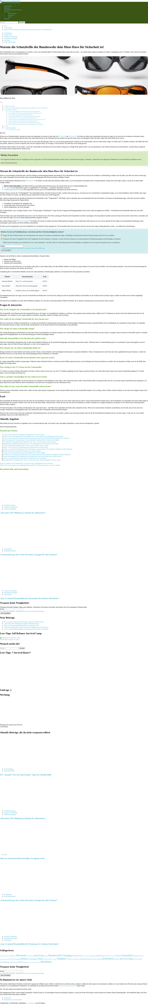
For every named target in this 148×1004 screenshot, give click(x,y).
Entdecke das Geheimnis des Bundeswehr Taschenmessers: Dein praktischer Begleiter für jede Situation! (37, 454)
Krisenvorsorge (14, 959)
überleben (46, 961)
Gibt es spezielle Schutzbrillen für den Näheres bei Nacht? (25, 122)
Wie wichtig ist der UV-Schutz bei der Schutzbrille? (23, 121)
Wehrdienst (26, 962)
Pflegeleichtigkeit (23, 221)
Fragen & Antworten (11, 110)
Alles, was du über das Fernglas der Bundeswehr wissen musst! (24, 434)
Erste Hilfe (107, 955)
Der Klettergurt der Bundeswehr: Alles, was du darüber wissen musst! (26, 445)
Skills (10, 17)
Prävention (83, 959)
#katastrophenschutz (4, 955)
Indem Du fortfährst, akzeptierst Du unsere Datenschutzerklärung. (24, 248)
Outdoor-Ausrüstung (10, 36)
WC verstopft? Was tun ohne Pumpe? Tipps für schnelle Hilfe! (24, 622)
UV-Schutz (7, 188)
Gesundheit (127, 955)
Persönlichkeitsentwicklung (12, 10)
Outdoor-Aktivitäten (10, 591)
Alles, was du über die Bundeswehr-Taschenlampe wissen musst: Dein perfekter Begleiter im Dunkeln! (37, 438)
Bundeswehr (8, 35)
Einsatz (87, 955)
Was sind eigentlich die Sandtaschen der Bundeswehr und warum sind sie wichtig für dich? (33, 456)
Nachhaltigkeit (32, 959)
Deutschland (76, 955)
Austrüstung (8, 6)
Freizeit (118, 956)
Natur (41, 958)
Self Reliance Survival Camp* (9, 639)
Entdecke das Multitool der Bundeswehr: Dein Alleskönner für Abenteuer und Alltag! (31, 443)
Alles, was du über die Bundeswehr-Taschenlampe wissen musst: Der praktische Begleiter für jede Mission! (38, 449)
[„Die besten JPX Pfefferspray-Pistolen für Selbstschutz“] (15, 502)
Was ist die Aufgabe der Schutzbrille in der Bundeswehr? (24, 111)
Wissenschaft (33, 962)
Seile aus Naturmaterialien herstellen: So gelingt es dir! (21, 625)
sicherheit (107, 958)
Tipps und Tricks (9, 771)
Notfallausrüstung (9, 505)
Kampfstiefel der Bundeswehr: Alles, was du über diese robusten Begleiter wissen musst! (32, 460)
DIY (5, 854)
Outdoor (62, 958)
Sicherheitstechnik (10, 42)
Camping (66, 955)
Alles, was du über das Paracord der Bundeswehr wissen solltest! (24, 453)
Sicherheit (7, 40)
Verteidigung (4, 962)
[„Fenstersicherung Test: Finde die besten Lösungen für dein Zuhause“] (15, 545)
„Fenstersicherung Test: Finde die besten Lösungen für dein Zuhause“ (28, 555)
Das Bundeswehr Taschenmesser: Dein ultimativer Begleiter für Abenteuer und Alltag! (31, 440)
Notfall (45, 959)
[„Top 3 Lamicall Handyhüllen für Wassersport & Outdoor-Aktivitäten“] (15, 587)
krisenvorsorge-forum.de (67, 986)
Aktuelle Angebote (10, 128)
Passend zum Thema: (15, 129)
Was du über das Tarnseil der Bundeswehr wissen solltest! (22, 451)
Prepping (7, 8)
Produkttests (8, 549)
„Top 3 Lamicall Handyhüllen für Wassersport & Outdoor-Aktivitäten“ (29, 598)
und (140, 959)
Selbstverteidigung (10, 509)
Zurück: (26, 463)
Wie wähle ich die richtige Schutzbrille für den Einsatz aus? (25, 113)
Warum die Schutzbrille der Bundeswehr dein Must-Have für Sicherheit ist (26, 108)
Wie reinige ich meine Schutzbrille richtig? (21, 114)
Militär (24, 958)
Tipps (131, 958)
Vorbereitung (13, 962)
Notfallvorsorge (52, 959)
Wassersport (8, 594)
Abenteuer (21, 955)
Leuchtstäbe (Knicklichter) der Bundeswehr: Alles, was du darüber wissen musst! (30, 442)
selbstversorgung (96, 959)
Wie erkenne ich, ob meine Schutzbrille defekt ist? (23, 118)
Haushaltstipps (8, 769)
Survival (6, 11)
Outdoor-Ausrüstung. (73, 959)
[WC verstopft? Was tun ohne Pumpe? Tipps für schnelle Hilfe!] (15, 765)
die (81, 956)
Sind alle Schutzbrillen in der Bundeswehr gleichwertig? (24, 116)
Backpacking (12, 13)
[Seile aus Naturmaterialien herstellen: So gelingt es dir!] (15, 851)
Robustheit (30, 181)
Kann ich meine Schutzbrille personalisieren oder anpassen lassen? (27, 119)
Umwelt (136, 959)
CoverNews (31, 1003)
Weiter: (30, 465)
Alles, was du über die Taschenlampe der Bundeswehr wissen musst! (26, 447)
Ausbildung (30, 955)
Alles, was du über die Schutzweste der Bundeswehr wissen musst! (25, 458)
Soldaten (116, 959)
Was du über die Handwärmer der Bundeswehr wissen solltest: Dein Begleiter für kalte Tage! (33, 436)
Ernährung (99, 956)
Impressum (7, 998)
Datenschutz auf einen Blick (13, 999)
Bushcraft (11, 15)
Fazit (6, 126)
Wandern (20, 962)
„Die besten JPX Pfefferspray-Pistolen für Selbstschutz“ (23, 513)
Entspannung (92, 955)
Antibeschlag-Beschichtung (13, 189)
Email (2, 246)
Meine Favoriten (10, 106)
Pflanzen (7, 19)
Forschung (112, 955)
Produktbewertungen (10, 38)
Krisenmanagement (4, 959)
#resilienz (12, 955)
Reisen (89, 959)
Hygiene (136, 955)
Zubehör (38, 962)
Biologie (46, 955)
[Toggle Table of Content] (1, 103)
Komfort (141, 955)
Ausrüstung (38, 955)
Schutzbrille (62, 136)
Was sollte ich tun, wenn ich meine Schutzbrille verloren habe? (26, 124)
